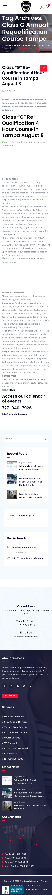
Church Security (12, 737)
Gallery (45, 889)
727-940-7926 (17, 408)
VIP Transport (10, 743)
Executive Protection (14, 716)
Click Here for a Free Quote (20, 515)
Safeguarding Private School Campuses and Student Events (30, 481)
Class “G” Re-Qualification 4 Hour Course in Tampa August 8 (23, 75)
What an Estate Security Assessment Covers (31, 468)
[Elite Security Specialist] (26, 7)
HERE (12, 389)
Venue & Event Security (15, 727)
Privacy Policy (32, 889)
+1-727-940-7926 (26, 625)
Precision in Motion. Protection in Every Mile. (31, 496)
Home (7, 45)
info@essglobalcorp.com (15, 414)
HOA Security (10, 753)
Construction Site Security (17, 748)
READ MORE (10, 695)
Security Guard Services (15, 722)
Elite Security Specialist (30, 881)
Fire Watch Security (13, 759)
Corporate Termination (15, 732)
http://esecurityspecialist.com (27, 558)
